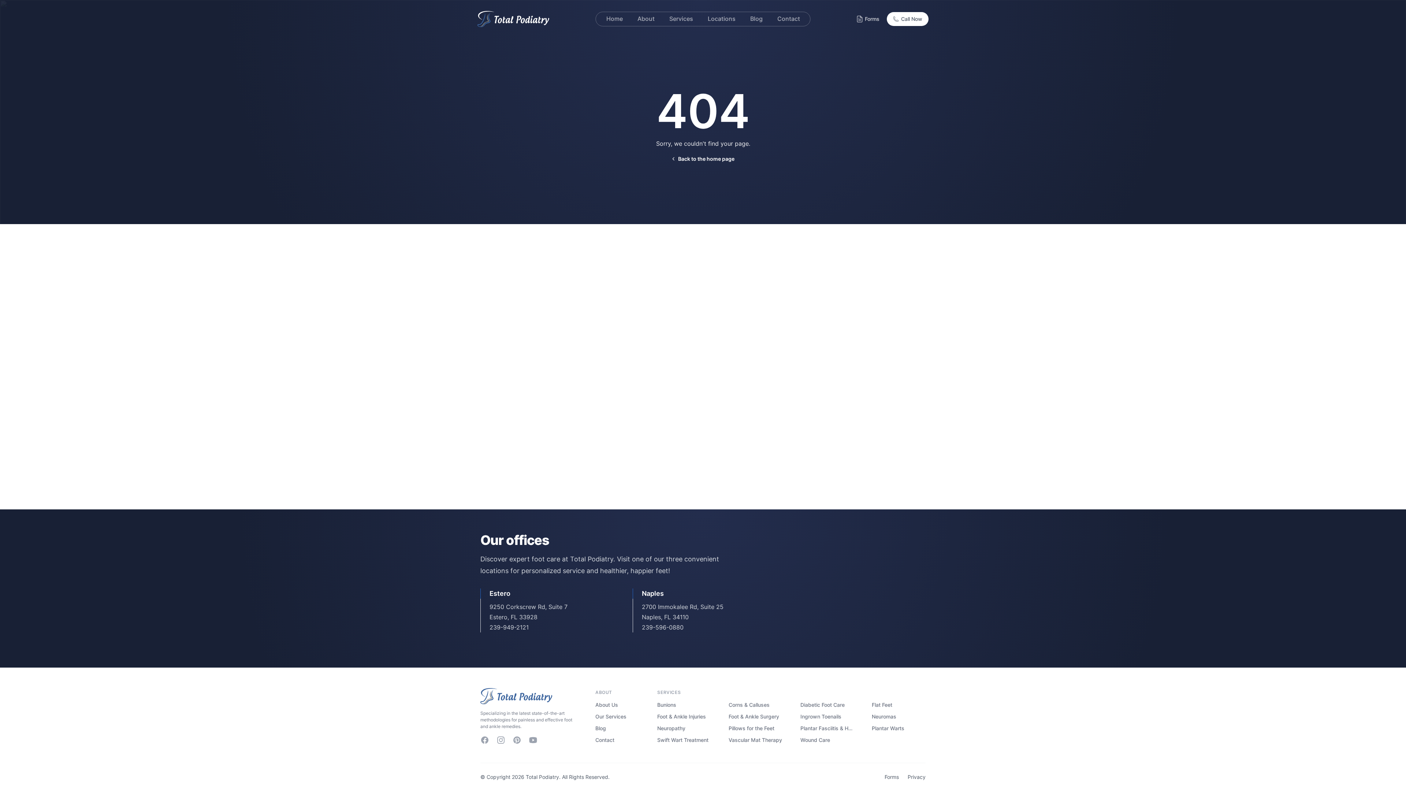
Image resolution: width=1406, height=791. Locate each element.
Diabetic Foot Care (822, 705)
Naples (653, 593)
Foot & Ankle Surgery (754, 716)
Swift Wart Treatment (682, 740)
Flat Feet (882, 705)
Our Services (610, 716)
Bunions (666, 705)
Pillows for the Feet (751, 728)
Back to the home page (706, 159)
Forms (872, 19)
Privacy (917, 777)
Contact (604, 740)
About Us (606, 705)
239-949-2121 (509, 627)
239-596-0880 (663, 627)
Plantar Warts (888, 728)
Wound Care (815, 740)
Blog (600, 728)
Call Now (911, 19)
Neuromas (884, 716)
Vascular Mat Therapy (755, 740)
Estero (500, 593)
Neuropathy (671, 728)
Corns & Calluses (749, 705)
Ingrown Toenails (820, 716)
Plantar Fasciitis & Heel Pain (827, 728)
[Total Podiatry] (530, 696)
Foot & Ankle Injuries (681, 716)
